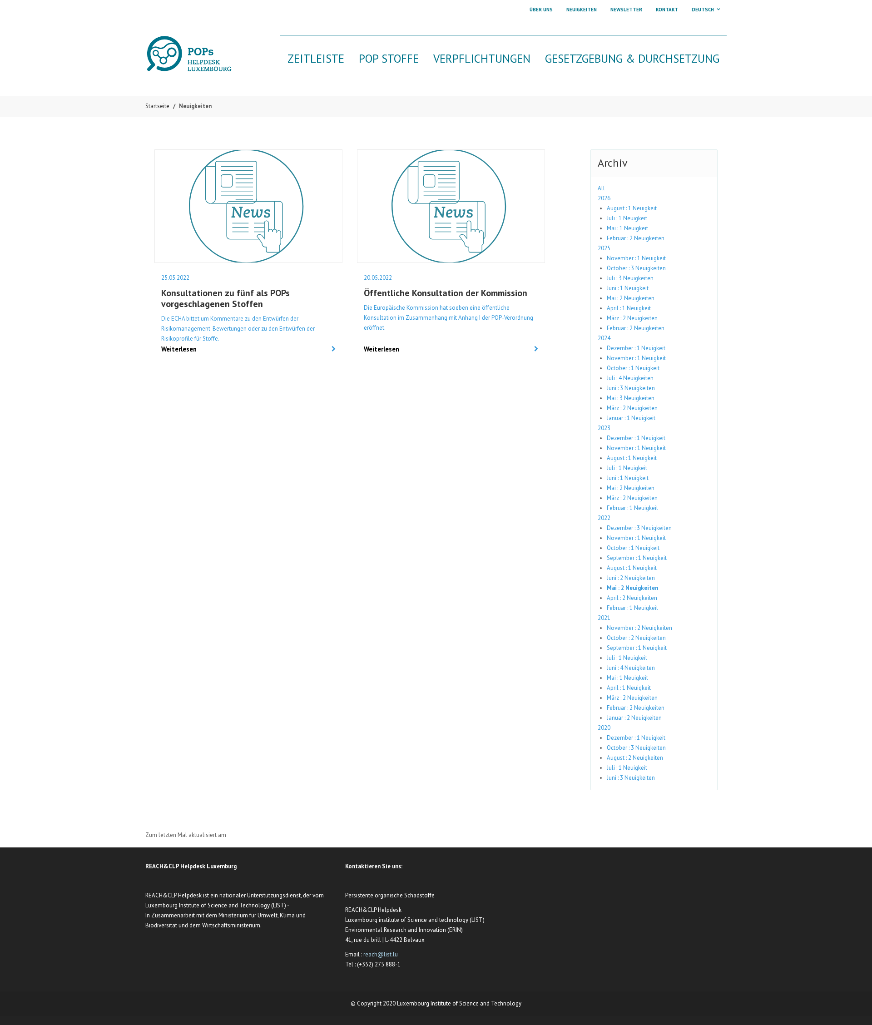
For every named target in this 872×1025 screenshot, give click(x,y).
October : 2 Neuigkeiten (636, 638)
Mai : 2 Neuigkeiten (630, 298)
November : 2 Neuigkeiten (639, 628)
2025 (604, 248)
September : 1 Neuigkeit (637, 558)
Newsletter (626, 9)
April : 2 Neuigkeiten (632, 598)
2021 (604, 618)
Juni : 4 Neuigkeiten (631, 668)
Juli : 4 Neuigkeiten (630, 378)
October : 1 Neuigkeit (633, 368)
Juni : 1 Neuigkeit (628, 288)
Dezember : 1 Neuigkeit (636, 348)
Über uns (541, 9)
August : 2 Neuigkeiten (635, 758)
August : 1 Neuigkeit (632, 208)
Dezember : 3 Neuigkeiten (639, 528)
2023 (604, 428)
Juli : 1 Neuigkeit (627, 218)
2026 (604, 198)
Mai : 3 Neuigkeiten (630, 398)
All (601, 188)
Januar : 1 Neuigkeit (631, 418)
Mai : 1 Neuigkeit (627, 228)
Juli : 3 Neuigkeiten (630, 278)
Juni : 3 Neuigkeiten (631, 388)
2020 (604, 728)
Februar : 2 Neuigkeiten (635, 238)
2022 (604, 518)
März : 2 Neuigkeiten (632, 318)
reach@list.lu (380, 954)
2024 (604, 338)
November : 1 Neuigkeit (636, 258)
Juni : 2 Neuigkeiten (631, 578)
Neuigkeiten (581, 9)
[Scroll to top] (854, 1007)
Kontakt (667, 9)
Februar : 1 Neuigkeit (632, 508)
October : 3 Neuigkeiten (636, 268)
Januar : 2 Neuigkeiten (634, 718)
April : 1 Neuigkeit (629, 308)
